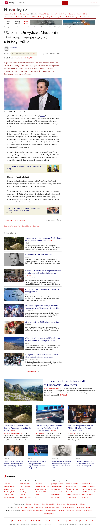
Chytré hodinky (87, 510)
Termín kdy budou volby (11, 492)
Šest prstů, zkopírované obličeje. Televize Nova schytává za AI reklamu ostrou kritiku (42, 306)
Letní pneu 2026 (87, 483)
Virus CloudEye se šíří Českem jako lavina (42, 322)
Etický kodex (53, 521)
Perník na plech (55, 497)
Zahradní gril (80, 507)
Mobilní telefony (27, 510)
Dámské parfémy (51, 510)
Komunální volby (9, 497)
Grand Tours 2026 (25, 497)
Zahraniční (34, 14)
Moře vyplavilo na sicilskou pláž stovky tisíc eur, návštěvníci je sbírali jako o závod (42, 339)
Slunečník (48, 507)
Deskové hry (70, 510)
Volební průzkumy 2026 (11, 486)
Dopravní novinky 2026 (89, 489)
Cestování (28, 17)
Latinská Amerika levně (73, 494)
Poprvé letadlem (71, 486)
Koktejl (85, 14)
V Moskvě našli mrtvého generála (38, 254)
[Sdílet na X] (61, 220)
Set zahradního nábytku (67, 507)
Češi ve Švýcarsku (71, 492)
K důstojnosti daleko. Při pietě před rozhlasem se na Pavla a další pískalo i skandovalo (43, 271)
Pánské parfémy (49, 513)
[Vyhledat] (65, 3)
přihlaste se (33, 54)
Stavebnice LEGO (38, 510)
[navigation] (2, 2)
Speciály (62, 17)
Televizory (78, 510)
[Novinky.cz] (16, 10)
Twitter (14, 521)
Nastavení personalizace (88, 521)
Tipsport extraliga (40, 489)
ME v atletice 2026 (40, 492)
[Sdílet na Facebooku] (58, 220)
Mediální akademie (41, 521)
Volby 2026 (7, 483)
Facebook (7, 521)
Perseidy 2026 (50, 504)
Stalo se (16, 14)
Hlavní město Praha (30, 278)
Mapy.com (29, 504)
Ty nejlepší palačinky (57, 483)
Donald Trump (26, 226)
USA (19, 226)
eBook (46, 54)
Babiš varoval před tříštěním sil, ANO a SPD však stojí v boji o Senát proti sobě (80, 428)
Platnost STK (86, 497)
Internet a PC (8, 17)
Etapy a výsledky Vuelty (27, 486)
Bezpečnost (28, 324)
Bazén (20, 507)
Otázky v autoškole (87, 494)
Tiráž (32, 521)
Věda (22, 17)
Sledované (91, 17)
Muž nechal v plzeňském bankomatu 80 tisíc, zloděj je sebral (43, 290)
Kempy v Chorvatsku (72, 483)
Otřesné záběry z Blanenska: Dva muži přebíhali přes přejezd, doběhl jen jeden (49, 428)
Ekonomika (71, 14)
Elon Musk (36, 226)
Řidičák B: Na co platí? (89, 492)
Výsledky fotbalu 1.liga (42, 486)
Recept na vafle (55, 494)
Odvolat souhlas (74, 521)
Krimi (60, 14)
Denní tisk (83, 17)
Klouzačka (55, 507)
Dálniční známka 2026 (88, 486)
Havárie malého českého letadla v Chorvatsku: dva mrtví (65, 383)
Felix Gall (22, 494)
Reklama (20, 521)
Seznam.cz (93, 3)
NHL (36, 497)
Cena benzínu (61, 504)
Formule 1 (38, 494)
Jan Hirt (22, 489)
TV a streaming (29, 310)
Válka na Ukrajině (44, 14)
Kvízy (57, 17)
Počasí (68, 17)
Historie (34, 17)
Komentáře (54, 14)
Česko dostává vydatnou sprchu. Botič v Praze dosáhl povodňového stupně (43, 239)
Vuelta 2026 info (25, 483)
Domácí (22, 14)
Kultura (65, 14)
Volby (28, 14)
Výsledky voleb (8, 489)
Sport (52, 17)
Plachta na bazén (29, 507)
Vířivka (88, 507)
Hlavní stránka (8, 14)
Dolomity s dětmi (71, 497)
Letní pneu (61, 510)
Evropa (27, 257)
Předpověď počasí (39, 504)
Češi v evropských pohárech (76, 504)
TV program (75, 17)
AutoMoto (16, 17)
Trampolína (39, 507)
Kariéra (27, 521)
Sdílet (53, 54)
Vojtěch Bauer (13, 47)
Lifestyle (79, 14)
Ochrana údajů (62, 521)
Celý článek (63, 395)
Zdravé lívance (55, 489)
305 (60, 54)
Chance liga (38, 483)
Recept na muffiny (56, 486)
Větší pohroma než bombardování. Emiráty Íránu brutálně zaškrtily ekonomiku (42, 355)
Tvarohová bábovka (57, 492)
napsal (42, 115)
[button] (33, 94)
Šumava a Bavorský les (73, 489)
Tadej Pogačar (24, 492)
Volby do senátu (9, 494)
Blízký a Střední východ (31, 359)
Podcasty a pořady (44, 17)
